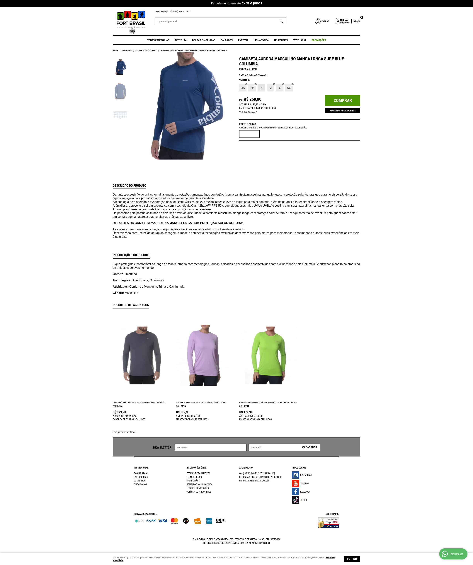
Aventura (181, 40)
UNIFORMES (281, 40)
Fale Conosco (141, 477)
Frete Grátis (193, 480)
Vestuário (299, 40)
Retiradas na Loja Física (199, 484)
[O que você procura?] (281, 21)
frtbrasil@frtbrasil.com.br (254, 480)
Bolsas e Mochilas (203, 40)
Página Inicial (141, 473)
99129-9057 (181, 11)
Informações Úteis (196, 467)
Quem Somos (161, 11)
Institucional (141, 467)
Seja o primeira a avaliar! (252, 74)
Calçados (227, 40)
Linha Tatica (261, 40)
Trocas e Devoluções (198, 488)
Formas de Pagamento (198, 473)
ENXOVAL (243, 40)
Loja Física (139, 480)
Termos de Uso (194, 477)
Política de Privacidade (199, 491)
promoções (319, 40)
